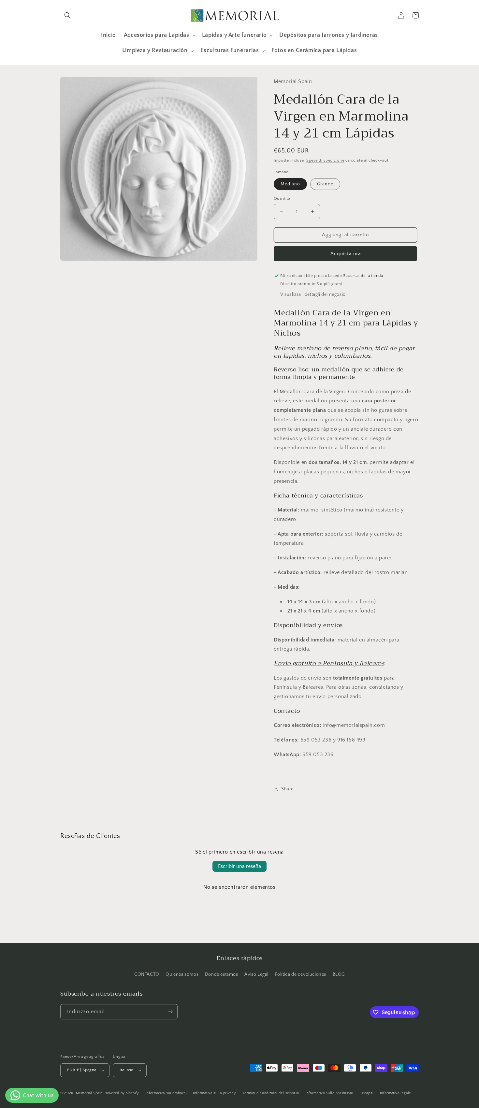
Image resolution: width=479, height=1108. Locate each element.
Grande (325, 184)
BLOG (339, 974)
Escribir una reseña (239, 866)
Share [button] (287, 789)
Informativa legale (396, 1093)
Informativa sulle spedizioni (329, 1093)
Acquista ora (345, 253)
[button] (67, 15)
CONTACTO (146, 974)
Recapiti (366, 1093)
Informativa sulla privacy (214, 1093)
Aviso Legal (256, 974)
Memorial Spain (89, 1093)
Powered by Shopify (121, 1093)
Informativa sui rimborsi (165, 1093)
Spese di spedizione (325, 160)
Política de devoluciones (300, 974)
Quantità (282, 198)
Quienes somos (182, 974)
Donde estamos (221, 974)
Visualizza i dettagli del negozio (313, 294)
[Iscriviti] (170, 1011)
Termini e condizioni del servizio (270, 1093)
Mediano (290, 184)
